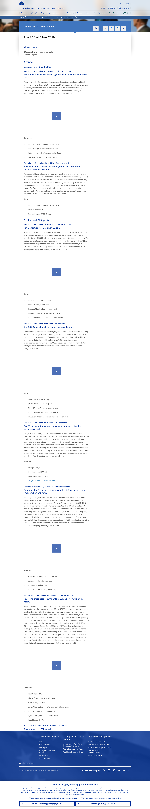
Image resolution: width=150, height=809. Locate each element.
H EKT (40, 741)
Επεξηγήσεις (43, 747)
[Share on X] (105, 28)
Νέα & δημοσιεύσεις (100, 13)
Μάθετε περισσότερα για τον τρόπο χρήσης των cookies (102, 798)
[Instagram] (114, 770)
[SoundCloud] (124, 770)
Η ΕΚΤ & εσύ (112, 8)
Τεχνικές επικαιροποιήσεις (73, 749)
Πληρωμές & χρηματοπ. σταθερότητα (52, 13)
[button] (124, 3)
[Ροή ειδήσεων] (128, 770)
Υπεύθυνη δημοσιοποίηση (73, 752)
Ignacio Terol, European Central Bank (46, 481)
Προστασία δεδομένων (96, 741)
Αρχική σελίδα (23, 17)
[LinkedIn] (109, 770)
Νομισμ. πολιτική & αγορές (29, 13)
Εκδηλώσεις (77, 17)
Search (121, 3)
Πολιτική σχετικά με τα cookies (99, 747)
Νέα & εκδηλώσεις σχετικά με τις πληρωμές (58, 17)
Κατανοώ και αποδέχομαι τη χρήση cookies (47, 804)
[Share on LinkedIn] (117, 28)
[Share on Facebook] (111, 28)
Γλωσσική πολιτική (95, 755)
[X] (104, 770)
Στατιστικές (70, 13)
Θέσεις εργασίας (124, 8)
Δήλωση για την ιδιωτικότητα (99, 744)
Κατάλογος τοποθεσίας (27, 763)
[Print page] (96, 28)
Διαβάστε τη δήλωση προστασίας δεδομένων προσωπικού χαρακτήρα (54, 798)
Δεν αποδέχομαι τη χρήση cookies (103, 804)
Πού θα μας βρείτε (45, 758)
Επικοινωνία (43, 755)
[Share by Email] (123, 28)
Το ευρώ (79, 13)
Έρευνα (88, 13)
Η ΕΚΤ (103, 8)
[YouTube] (119, 770)
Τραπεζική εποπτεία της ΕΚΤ (117, 13)
